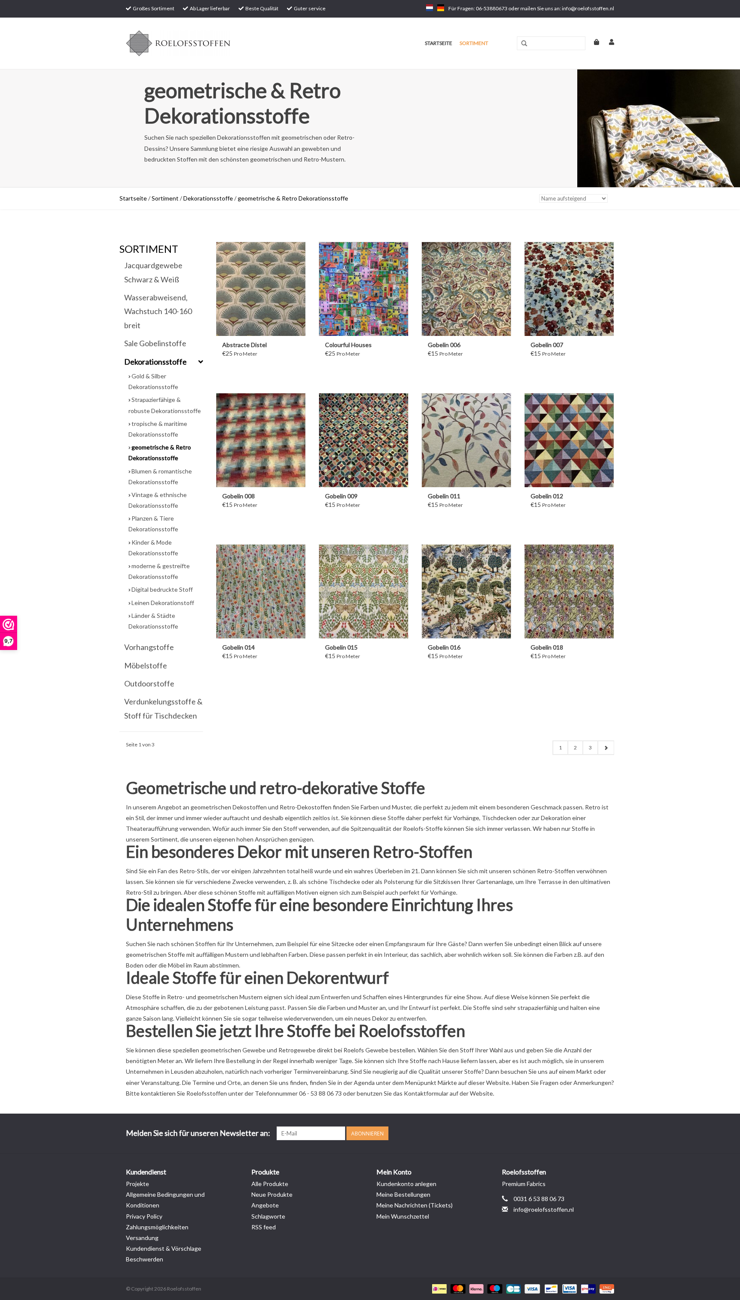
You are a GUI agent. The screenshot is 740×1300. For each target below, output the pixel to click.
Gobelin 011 (444, 496)
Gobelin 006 (444, 344)
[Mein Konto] (607, 41)
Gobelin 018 (547, 647)
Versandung (142, 1237)
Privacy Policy (144, 1216)
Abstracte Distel (244, 344)
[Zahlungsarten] (438, 1288)
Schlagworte (268, 1216)
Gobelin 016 (444, 647)
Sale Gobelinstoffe (155, 343)
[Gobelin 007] (569, 289)
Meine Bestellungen (403, 1194)
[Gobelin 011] (466, 440)
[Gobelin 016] (466, 591)
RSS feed (263, 1227)
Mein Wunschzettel (402, 1216)
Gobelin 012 (547, 496)
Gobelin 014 (238, 647)
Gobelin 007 (547, 344)
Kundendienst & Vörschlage (163, 1248)
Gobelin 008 (238, 496)
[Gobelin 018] (569, 591)
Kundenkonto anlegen (406, 1183)
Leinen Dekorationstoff (162, 602)
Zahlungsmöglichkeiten (157, 1227)
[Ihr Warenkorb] (592, 41)
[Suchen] (524, 43)
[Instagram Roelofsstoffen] (607, 1133)
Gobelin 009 (341, 496)
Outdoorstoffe (149, 683)
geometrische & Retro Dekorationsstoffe (293, 198)
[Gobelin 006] (466, 289)
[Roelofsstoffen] (212, 43)
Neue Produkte (271, 1194)
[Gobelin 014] (261, 591)
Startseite (438, 43)
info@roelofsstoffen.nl (543, 1209)
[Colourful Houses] (364, 289)
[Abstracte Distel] (261, 289)
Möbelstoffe (145, 665)
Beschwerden (144, 1259)
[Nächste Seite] (606, 748)
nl (429, 7)
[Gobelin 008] (261, 440)
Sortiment (474, 43)
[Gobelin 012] (569, 440)
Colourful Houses (348, 344)
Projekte (137, 1183)
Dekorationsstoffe (208, 198)
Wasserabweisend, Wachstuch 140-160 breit (158, 311)
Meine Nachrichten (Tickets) (414, 1205)
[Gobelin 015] (364, 591)
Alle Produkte (269, 1183)
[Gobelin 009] (364, 440)
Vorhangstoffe (149, 647)
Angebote (265, 1205)
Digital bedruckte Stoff (162, 589)
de (440, 7)
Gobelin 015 (341, 647)
